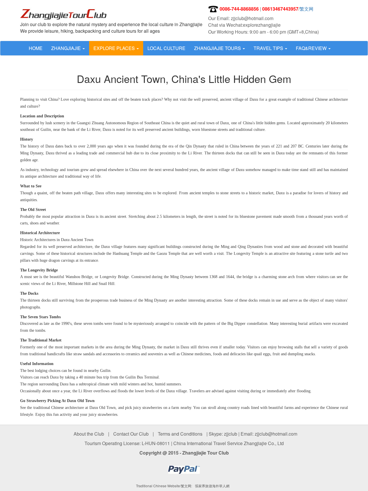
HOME (36, 48)
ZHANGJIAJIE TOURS (218, 48)
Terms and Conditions (180, 433)
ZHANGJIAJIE (66, 48)
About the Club (89, 433)
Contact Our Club (131, 433)
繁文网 (306, 8)
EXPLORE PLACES (114, 48)
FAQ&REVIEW (312, 48)
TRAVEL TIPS (269, 48)
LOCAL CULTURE (166, 48)
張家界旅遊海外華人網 (212, 485)
